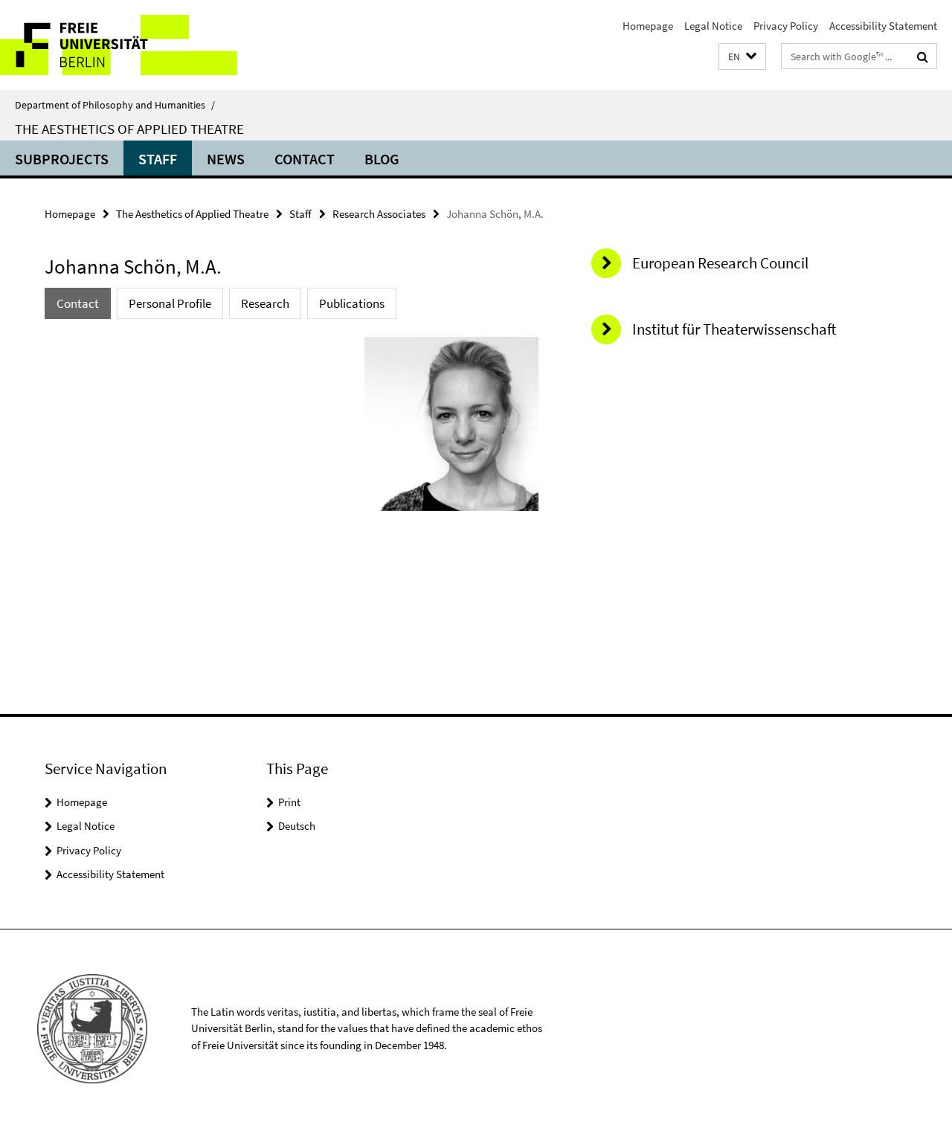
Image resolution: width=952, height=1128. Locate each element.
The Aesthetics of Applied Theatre (129, 129)
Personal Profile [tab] (170, 303)
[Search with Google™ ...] (922, 56)
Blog (381, 158)
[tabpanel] (291, 430)
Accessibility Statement (883, 26)
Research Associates (378, 214)
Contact (304, 158)
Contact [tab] (78, 303)
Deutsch (296, 826)
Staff (157, 158)
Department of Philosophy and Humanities (115, 105)
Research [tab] (265, 303)
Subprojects (62, 158)
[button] (742, 57)
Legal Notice (713, 26)
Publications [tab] (352, 303)
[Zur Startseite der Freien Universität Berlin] (124, 45)
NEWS (226, 158)
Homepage (648, 26)
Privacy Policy (785, 26)
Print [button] (289, 802)
